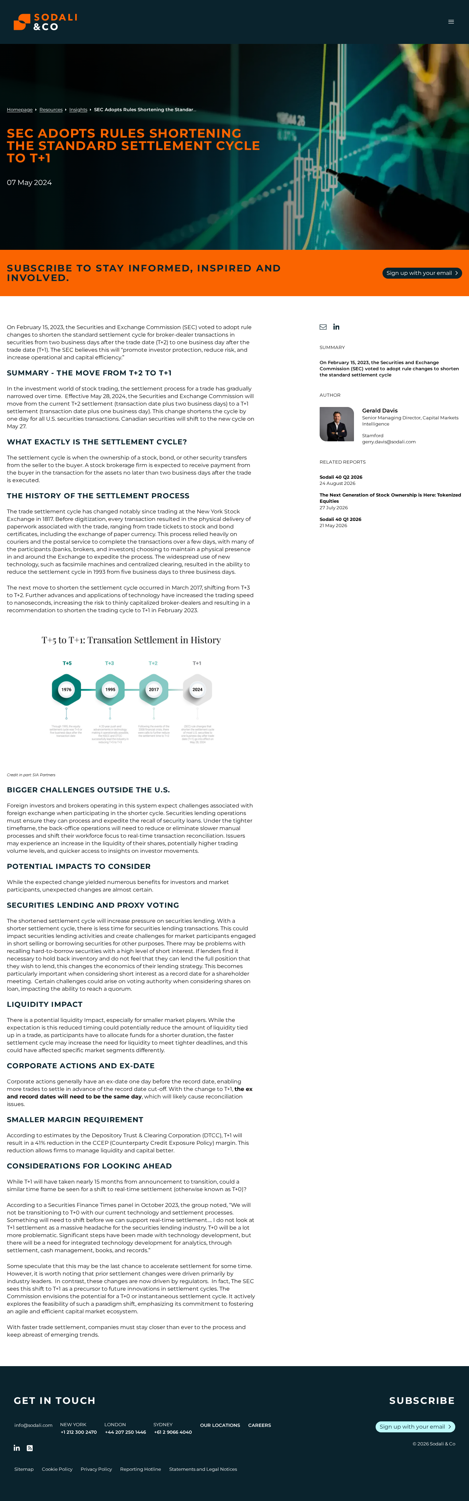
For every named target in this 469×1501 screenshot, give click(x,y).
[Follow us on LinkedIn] (17, 1448)
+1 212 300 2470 (79, 1432)
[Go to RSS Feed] (30, 1448)
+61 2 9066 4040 (173, 1432)
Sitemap (24, 1469)
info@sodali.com (33, 1425)
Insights (78, 109)
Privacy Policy (96, 1469)
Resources (50, 109)
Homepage (20, 109)
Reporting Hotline (140, 1469)
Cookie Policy (57, 1469)
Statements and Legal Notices (203, 1469)
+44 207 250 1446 (125, 1432)
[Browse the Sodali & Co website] (45, 22)
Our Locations (220, 1425)
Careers (259, 1425)
